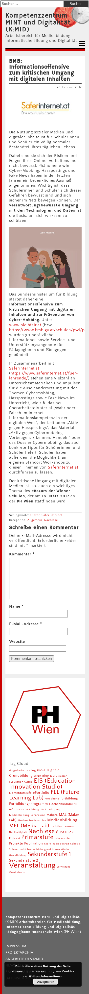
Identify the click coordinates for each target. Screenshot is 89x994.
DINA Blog (41, 775)
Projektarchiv (19, 953)
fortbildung (69, 798)
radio (47, 844)
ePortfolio (41, 793)
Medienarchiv (37, 820)
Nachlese (51, 520)
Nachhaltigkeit (18, 832)
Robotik (75, 843)
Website (17, 641)
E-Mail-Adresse (25, 624)
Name (16, 606)
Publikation (33, 843)
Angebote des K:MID (24, 959)
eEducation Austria (21, 781)
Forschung (52, 798)
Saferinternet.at (24, 368)
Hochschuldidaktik (63, 804)
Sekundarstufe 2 (23, 860)
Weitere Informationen (46, 976)
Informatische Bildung (24, 809)
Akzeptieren (45, 981)
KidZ (43, 809)
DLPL (53, 775)
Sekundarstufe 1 (49, 854)
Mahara (52, 815)
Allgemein (35, 520)
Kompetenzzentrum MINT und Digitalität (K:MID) (38, 22)
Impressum (15, 946)
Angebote (16, 770)
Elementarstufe (20, 793)
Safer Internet (52, 515)
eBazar (35, 515)
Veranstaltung (32, 865)
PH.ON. (69, 832)
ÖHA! (60, 832)
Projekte (16, 843)
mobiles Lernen (62, 826)
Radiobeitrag (60, 843)
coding (31, 770)
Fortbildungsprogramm (28, 804)
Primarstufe (37, 837)
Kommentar (22, 554)
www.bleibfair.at (25, 325)
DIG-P (41, 770)
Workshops (17, 872)
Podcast (14, 838)
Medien (23, 820)
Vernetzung (63, 867)
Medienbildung (62, 820)
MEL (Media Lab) (29, 825)
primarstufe (62, 838)
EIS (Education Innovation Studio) (42, 783)
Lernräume (38, 815)
